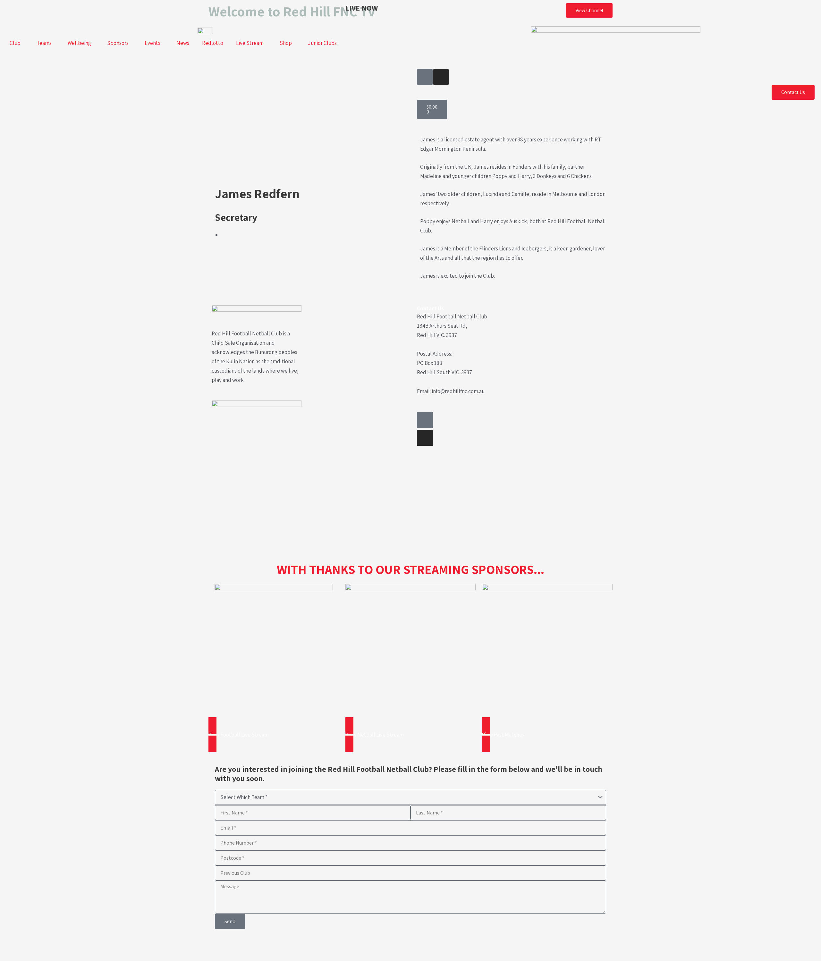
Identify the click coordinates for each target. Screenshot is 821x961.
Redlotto (212, 42)
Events (152, 42)
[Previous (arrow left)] (9, 956)
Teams (44, 42)
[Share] (50, 945)
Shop (286, 42)
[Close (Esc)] (70, 945)
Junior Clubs (322, 42)
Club (15, 42)
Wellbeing (79, 42)
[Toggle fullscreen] (29, 945)
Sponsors (118, 42)
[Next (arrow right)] (29, 956)
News (182, 42)
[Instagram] (425, 438)
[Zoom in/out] (9, 945)
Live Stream (250, 42)
